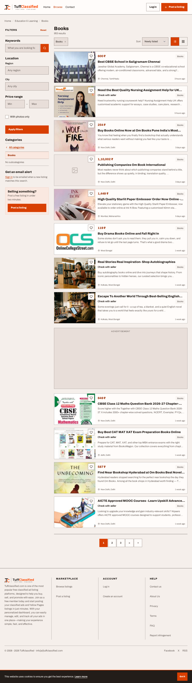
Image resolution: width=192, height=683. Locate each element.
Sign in (9, 177)
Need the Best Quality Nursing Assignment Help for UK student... (138, 91)
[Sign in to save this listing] (91, 56)
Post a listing (18, 207)
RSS (185, 650)
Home (46, 7)
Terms (153, 616)
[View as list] (175, 41)
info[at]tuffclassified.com (49, 650)
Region (9, 63)
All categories (16, 147)
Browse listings (64, 586)
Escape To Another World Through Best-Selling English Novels (138, 298)
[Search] (44, 48)
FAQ (152, 625)
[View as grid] (183, 41)
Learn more (81, 676)
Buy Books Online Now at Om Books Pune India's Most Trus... (138, 132)
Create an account (112, 596)
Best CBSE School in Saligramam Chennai (129, 61)
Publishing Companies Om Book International (132, 164)
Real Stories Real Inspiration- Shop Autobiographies (136, 261)
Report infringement (160, 635)
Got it (182, 676)
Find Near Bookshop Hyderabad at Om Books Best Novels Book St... (140, 474)
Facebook (169, 650)
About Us (155, 596)
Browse (57, 7)
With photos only (19, 116)
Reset (43, 30)
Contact (70, 7)
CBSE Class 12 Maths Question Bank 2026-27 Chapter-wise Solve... (138, 405)
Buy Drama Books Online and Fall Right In (128, 233)
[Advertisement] (120, 360)
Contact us (155, 586)
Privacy (154, 606)
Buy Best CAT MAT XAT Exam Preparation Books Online (139, 432)
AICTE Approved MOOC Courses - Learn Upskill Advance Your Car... (140, 502)
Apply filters (15, 129)
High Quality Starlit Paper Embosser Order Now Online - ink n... (139, 201)
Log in (153, 7)
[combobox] (22, 48)
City (7, 79)
